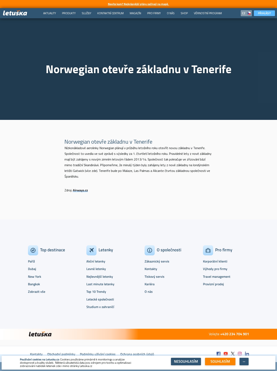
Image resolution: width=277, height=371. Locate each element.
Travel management (216, 276)
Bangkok (34, 284)
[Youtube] (226, 354)
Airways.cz (80, 190)
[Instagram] (240, 354)
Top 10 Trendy (96, 291)
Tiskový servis (154, 276)
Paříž (31, 261)
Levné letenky (96, 268)
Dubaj (32, 268)
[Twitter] (233, 354)
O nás (149, 291)
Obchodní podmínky (61, 354)
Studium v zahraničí (100, 306)
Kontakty (151, 268)
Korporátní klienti (215, 261)
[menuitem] (49, 13)
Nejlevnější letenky (99, 276)
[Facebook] (219, 354)
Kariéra (150, 284)
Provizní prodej (213, 284)
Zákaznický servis (157, 261)
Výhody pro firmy (215, 268)
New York (34, 276)
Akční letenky (95, 261)
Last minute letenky (100, 284)
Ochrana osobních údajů (137, 354)
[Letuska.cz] (15, 13)
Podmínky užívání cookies (98, 354)
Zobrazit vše (36, 291)
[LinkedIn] (247, 354)
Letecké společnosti (100, 299)
